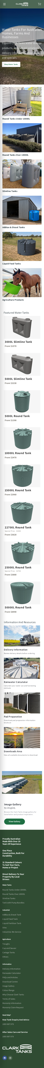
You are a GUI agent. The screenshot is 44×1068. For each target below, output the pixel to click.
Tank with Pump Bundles (13, 902)
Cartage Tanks (8, 952)
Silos (4, 927)
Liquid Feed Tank (10, 919)
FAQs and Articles (10, 977)
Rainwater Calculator (11, 973)
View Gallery (14, 821)
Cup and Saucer (9, 948)
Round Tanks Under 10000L (14, 890)
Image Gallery (8, 986)
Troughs (6, 944)
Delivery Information (11, 969)
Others (5, 956)
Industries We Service (11, 932)
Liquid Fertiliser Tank (11, 923)
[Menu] (4, 4)
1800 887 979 (8, 1024)
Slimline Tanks (8, 898)
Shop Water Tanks (11, 64)
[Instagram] (10, 1058)
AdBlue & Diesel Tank (11, 914)
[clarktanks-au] (22, 4)
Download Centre (10, 981)
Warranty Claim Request (12, 1007)
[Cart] (39, 4)
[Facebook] (4, 1058)
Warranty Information (11, 1003)
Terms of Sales (8, 999)
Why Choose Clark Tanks (13, 994)
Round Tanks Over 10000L (13, 894)
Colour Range (8, 990)
